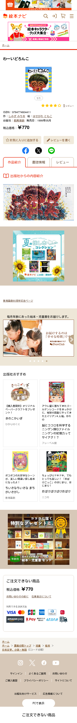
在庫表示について (41, 596)
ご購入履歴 (11, 680)
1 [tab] (30, 361)
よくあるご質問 (37, 673)
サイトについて (63, 680)
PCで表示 (38, 703)
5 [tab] (47, 361)
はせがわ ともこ (42, 116)
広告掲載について (53, 693)
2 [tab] (34, 361)
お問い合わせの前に (17, 596)
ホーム (5, 45)
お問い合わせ (59, 673)
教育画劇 (19, 120)
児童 (38, 645)
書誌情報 (38, 162)
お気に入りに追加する (24, 140)
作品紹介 (14, 162)
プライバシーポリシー (36, 680)
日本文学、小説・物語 (14, 649)
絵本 (47, 645)
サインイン (16, 673)
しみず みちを (16, 116)
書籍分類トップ (22, 645)
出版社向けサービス (25, 693)
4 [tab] (43, 361)
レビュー (62, 162)
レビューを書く (61, 140)
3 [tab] (39, 361)
